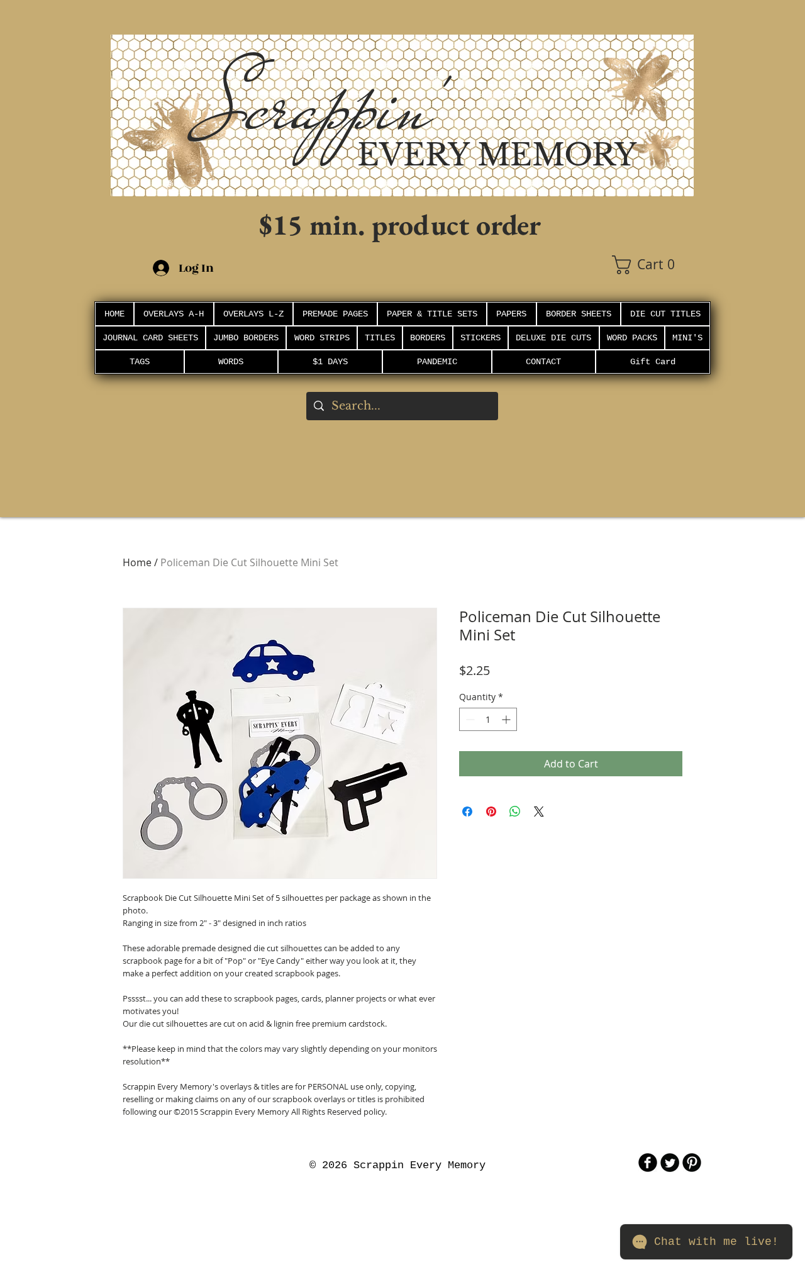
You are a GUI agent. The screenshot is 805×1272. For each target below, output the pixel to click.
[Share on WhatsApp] (515, 811)
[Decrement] (469, 719)
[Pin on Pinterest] (491, 811)
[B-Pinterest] (691, 1162)
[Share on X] (539, 811)
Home (137, 562)
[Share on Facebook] (467, 811)
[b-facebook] (647, 1162)
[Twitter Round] (669, 1162)
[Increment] (507, 719)
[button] (653, 264)
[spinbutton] (488, 719)
